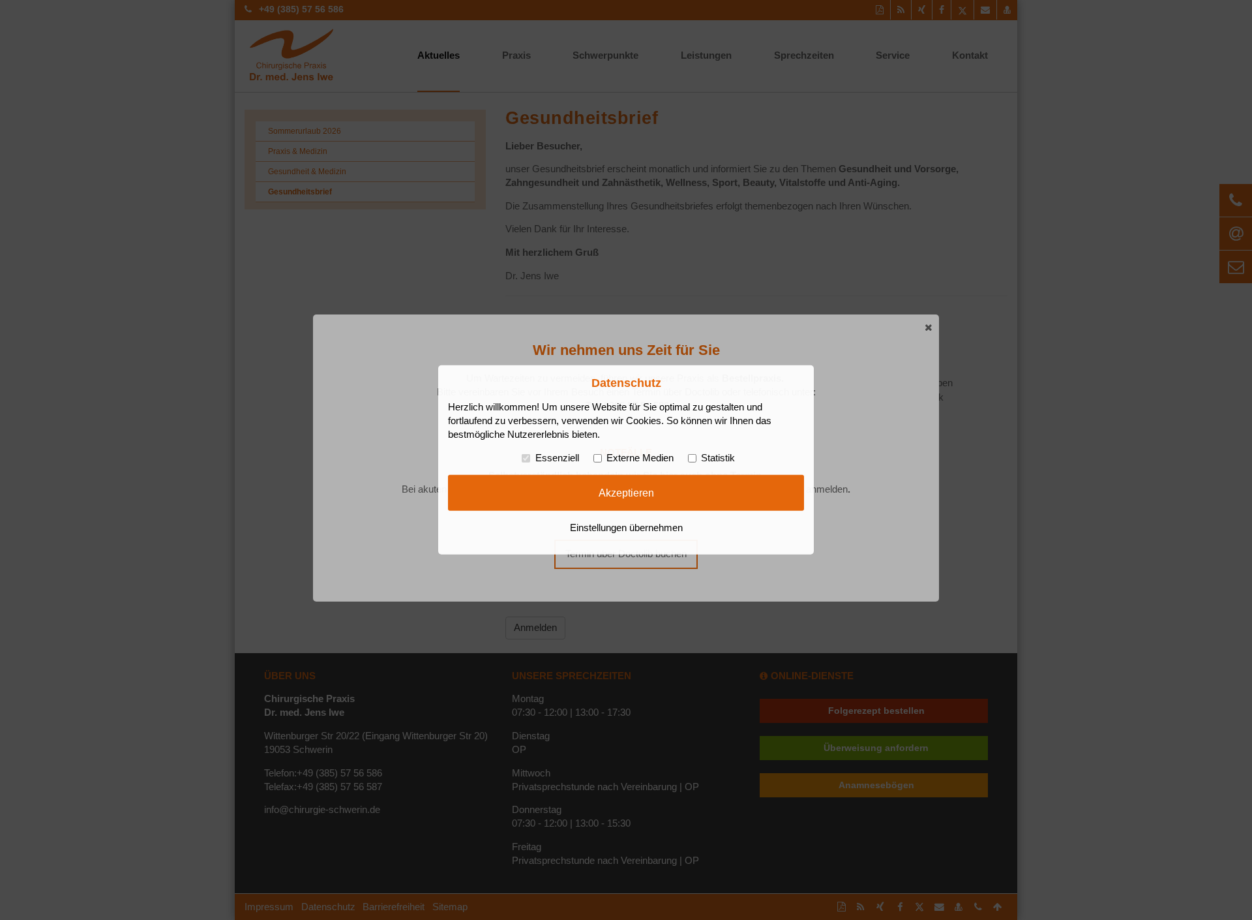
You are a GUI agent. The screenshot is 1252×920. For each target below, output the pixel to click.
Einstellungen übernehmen (626, 528)
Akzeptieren (626, 492)
